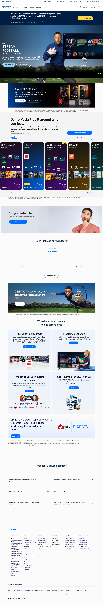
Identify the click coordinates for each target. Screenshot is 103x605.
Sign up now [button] (74, 387)
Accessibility (76, 590)
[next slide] (80, 266)
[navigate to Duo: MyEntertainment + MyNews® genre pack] (64, 187)
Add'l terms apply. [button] (36, 22)
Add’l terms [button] (74, 111)
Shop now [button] (74, 343)
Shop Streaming (9, 64)
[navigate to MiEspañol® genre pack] (87, 186)
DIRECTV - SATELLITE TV (75, 1)
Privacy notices (55, 590)
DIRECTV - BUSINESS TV (91, 1)
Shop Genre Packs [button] (29, 347)
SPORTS (32, 7)
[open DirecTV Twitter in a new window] (13, 598)
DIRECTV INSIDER (60, 1)
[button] (80, 7)
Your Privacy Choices (45, 590)
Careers (18, 590)
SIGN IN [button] (93, 7)
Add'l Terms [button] (39, 198)
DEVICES (38, 7)
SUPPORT (85, 7)
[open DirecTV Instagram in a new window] (16, 598)
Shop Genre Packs (23, 64)
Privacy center (34, 590)
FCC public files (68, 590)
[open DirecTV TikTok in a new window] (21, 598)
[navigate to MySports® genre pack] (41, 186)
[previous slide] (76, 266)
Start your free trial (51, 275)
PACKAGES (16, 7)
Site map (62, 590)
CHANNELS (24, 7)
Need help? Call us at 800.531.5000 (15, 584)
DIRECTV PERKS (47, 1)
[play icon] (12, 192)
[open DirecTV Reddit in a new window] (24, 598)
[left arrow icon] (87, 192)
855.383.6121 (9, 1)
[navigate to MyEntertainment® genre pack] (19, 186)
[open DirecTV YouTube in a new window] (19, 598)
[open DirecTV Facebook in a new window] (10, 598)
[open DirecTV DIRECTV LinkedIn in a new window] (8, 598)
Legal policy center (25, 590)
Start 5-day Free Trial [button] (85, 18)
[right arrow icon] (91, 192)
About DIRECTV (11, 590)
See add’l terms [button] (25, 442)
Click (33, 445)
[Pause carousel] (22, 266)
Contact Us (83, 590)
